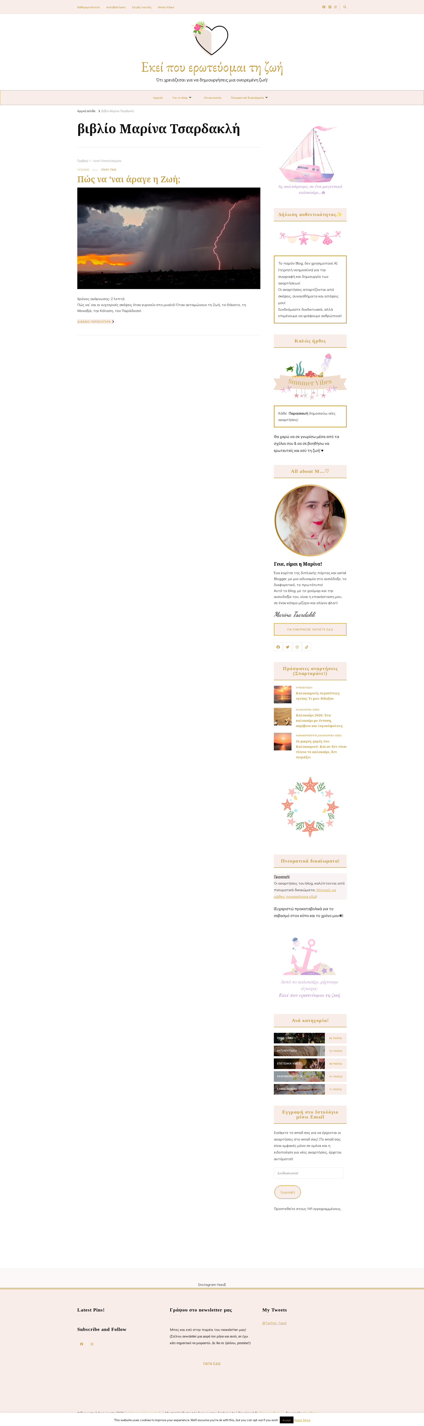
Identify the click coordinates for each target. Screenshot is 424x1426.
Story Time (108, 169)
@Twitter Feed (274, 1322)
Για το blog (179, 97)
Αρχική (158, 97)
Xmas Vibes (166, 7)
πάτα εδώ (212, 1363)
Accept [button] (286, 1420)
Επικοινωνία (212, 97)
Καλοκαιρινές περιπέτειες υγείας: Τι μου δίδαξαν (318, 696)
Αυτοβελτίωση (116, 7)
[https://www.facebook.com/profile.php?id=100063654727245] (81, 1343)
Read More (302, 1420)
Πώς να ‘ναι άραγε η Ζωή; (128, 179)
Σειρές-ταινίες (141, 7)
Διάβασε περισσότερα (94, 321)
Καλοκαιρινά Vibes (307, 709)
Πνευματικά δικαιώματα (247, 97)
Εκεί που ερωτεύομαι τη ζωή (212, 66)
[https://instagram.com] (92, 1343)
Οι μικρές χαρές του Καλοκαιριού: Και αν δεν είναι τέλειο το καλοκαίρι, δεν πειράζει (321, 749)
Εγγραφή (287, 1192)
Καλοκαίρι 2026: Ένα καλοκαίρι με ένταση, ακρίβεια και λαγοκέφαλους (319, 720)
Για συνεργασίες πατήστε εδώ (310, 629)
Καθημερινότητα (88, 7)
